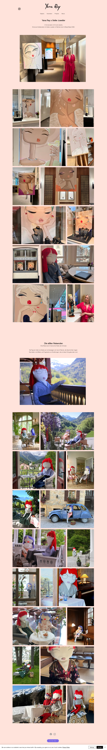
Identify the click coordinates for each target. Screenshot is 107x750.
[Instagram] (19, 8)
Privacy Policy (66, 747)
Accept (100, 747)
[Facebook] (50, 734)
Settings (92, 747)
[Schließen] (105, 747)
